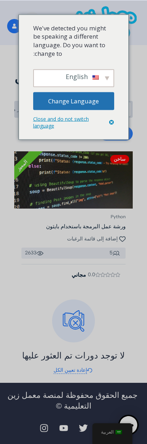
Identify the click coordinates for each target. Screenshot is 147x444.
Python (118, 216)
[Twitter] (83, 428)
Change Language (73, 101)
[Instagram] (44, 428)
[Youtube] (64, 428)
